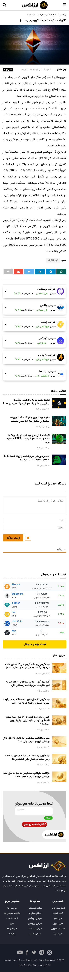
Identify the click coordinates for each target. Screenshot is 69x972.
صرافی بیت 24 (35, 928)
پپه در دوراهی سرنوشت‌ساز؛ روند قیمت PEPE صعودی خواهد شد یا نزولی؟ (26, 458)
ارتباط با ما (12, 928)
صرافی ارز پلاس (35, 923)
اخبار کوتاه (8, 69)
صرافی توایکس (35, 918)
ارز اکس (63, 14)
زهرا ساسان (61, 69)
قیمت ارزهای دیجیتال (34, 644)
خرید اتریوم (58, 913)
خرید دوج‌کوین (58, 928)
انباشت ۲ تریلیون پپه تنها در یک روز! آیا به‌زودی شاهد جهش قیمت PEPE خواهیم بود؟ (28, 438)
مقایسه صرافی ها (12, 913)
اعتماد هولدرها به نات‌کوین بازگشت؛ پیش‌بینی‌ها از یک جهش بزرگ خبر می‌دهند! (26, 401)
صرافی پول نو (35, 913)
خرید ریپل (58, 923)
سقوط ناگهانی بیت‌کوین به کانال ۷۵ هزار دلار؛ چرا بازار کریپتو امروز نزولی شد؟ (26, 739)
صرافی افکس (35, 933)
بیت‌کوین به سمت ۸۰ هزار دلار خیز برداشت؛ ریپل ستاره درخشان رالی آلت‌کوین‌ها (27, 757)
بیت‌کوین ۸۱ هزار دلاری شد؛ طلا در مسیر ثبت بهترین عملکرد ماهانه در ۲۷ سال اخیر (26, 701)
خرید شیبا (58, 933)
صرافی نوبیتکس (35, 908)
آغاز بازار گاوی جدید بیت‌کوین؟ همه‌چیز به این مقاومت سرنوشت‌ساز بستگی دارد (28, 683)
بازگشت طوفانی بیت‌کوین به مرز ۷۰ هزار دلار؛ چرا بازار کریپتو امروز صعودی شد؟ (26, 775)
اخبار (12, 923)
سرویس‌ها (12, 908)
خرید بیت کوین (58, 908)
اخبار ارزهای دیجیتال (47, 14)
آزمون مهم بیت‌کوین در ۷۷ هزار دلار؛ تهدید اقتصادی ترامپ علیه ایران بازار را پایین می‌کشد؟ (27, 720)
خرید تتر (58, 918)
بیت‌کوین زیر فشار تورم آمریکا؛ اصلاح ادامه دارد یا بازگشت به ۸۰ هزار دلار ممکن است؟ (27, 666)
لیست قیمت (12, 918)
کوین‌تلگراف (53, 260)
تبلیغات (12, 933)
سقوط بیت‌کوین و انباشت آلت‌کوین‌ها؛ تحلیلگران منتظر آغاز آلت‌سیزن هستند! (30, 419)
